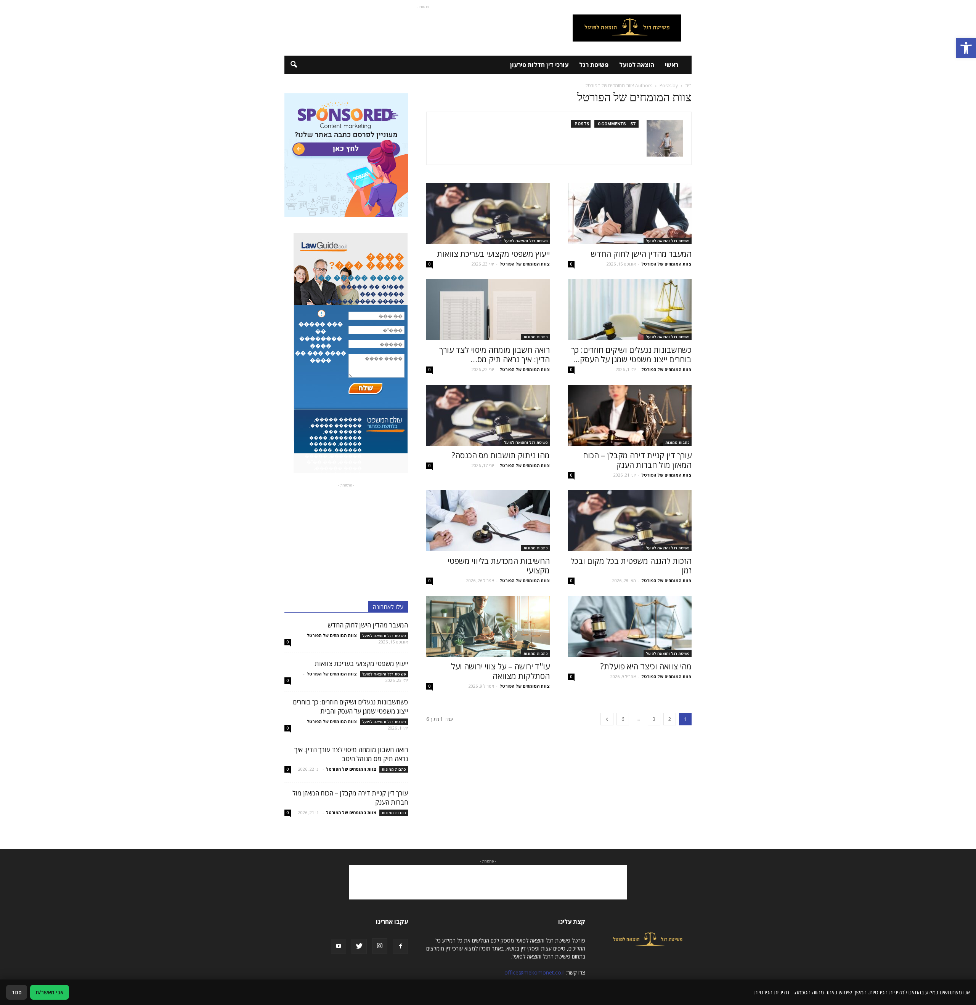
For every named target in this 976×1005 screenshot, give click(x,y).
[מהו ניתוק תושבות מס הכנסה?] (488, 415)
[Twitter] (359, 946)
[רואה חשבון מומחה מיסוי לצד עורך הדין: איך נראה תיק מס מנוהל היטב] (488, 309)
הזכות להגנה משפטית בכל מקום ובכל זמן (631, 565)
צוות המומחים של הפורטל (666, 264)
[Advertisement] (423, 28)
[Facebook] (400, 946)
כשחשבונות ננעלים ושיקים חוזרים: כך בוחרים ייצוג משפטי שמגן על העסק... (631, 354)
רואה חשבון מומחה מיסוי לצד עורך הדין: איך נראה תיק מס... (494, 354)
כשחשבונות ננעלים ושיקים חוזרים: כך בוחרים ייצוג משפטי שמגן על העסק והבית (350, 706)
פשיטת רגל (593, 65)
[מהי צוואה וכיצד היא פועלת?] (630, 626)
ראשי (671, 65)
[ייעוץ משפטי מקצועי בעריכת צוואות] (488, 213)
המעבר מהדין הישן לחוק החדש (641, 253)
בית (688, 85)
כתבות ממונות (535, 336)
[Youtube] (338, 946)
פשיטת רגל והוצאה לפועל (667, 240)
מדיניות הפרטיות (771, 992)
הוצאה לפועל (636, 65)
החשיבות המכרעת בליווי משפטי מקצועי (499, 565)
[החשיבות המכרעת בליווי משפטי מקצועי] (488, 520)
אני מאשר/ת (49, 992)
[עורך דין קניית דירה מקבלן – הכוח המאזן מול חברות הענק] (630, 415)
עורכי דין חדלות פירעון (539, 65)
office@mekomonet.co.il (534, 972)
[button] (966, 48)
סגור (16, 992)
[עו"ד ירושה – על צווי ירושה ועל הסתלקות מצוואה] (488, 626)
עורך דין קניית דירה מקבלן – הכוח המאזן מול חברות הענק (637, 460)
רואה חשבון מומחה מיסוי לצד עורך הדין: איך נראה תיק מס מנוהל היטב (351, 754)
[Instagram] (379, 946)
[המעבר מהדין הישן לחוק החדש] (630, 213)
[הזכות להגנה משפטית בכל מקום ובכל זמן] (630, 520)
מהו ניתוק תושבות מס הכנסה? (501, 455)
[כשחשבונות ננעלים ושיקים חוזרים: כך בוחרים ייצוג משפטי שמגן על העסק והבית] (630, 309)
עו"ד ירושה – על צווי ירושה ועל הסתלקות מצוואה (500, 671)
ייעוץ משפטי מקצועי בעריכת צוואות (493, 253)
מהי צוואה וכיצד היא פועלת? (646, 666)
